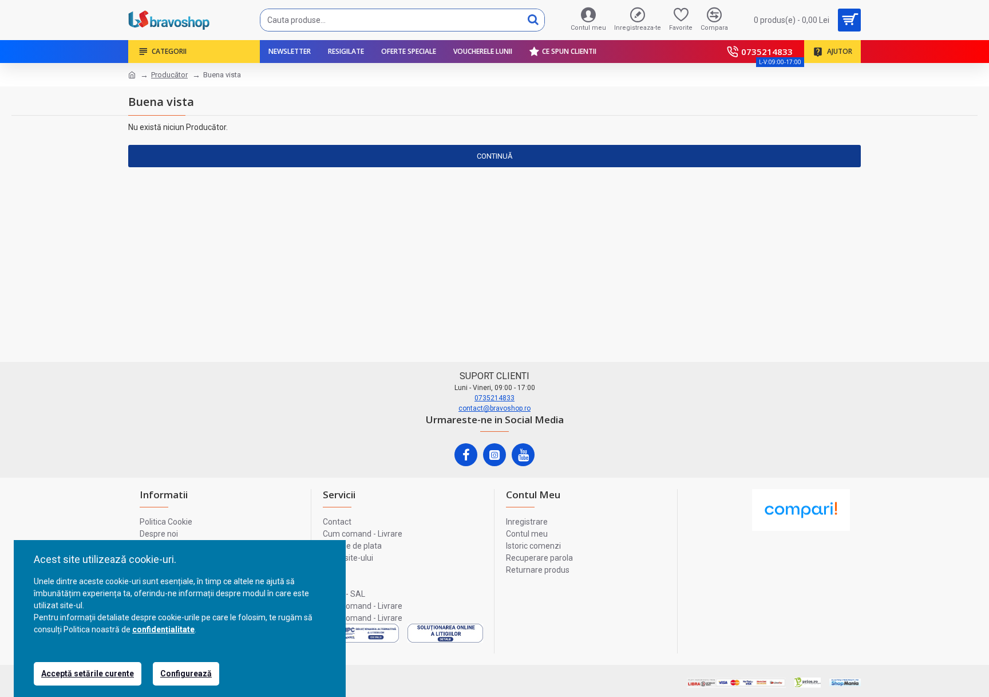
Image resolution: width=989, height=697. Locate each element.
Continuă (494, 156)
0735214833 (494, 398)
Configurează (186, 673)
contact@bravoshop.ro (494, 408)
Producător (169, 74)
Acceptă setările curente (87, 673)
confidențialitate (163, 629)
